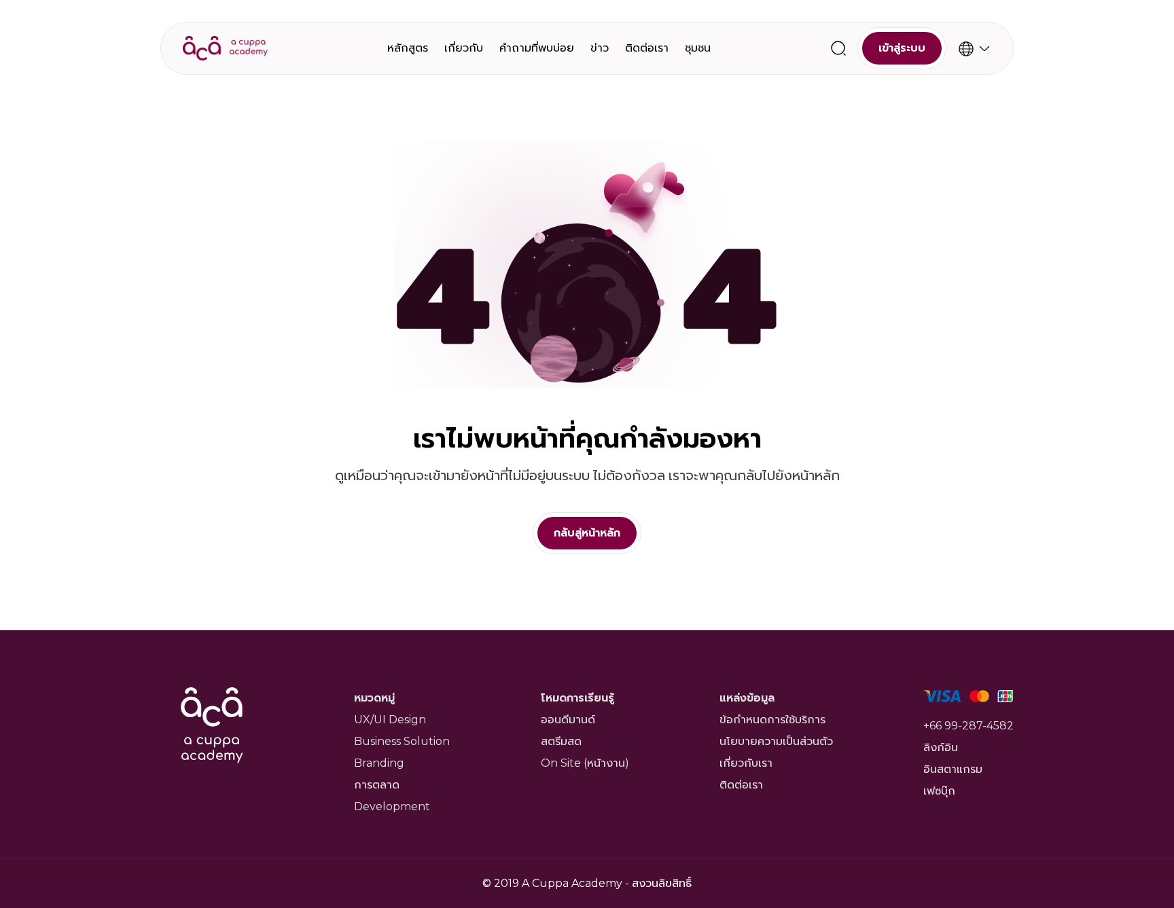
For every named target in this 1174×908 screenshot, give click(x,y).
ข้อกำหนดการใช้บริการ (772, 719)
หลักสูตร (407, 47)
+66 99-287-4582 (968, 725)
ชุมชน (698, 47)
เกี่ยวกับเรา (745, 763)
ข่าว (599, 47)
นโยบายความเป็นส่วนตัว (776, 741)
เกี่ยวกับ (463, 47)
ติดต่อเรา (647, 47)
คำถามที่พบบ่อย (536, 47)
